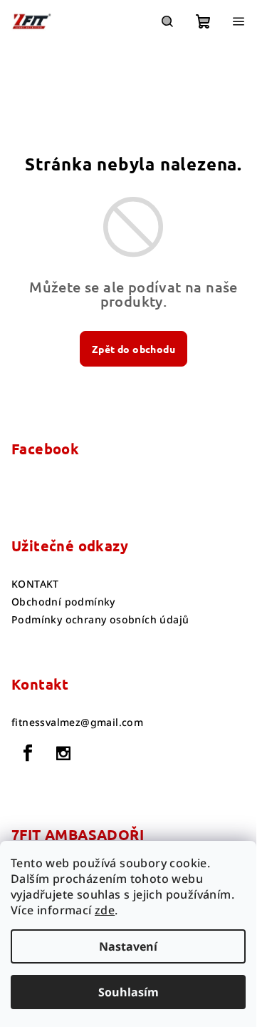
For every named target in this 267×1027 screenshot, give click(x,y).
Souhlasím (128, 992)
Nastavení (128, 946)
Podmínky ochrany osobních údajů (100, 619)
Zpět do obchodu (133, 348)
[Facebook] (27, 753)
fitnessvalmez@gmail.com (77, 722)
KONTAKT (35, 584)
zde (105, 910)
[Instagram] (63, 753)
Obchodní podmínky (63, 601)
